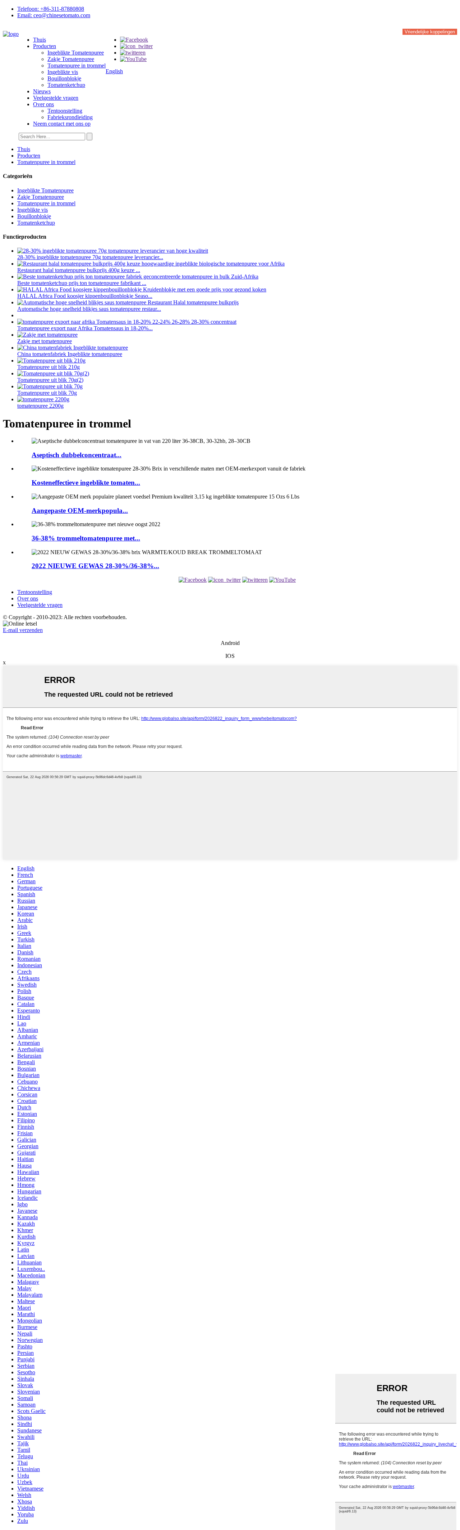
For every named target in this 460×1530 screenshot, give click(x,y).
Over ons (43, 104)
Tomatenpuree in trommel (76, 65)
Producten (44, 46)
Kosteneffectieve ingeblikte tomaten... (86, 482)
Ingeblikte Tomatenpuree (75, 53)
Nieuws (42, 91)
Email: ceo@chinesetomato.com (53, 15)
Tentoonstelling (64, 111)
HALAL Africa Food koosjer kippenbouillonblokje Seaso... (84, 296)
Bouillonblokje (64, 78)
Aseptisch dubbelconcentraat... (76, 455)
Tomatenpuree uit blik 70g (47, 393)
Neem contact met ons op (62, 124)
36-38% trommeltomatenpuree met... (86, 538)
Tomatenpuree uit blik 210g (48, 367)
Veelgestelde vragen (55, 98)
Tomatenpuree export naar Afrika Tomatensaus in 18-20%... (85, 328)
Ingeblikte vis (62, 72)
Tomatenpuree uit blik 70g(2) (50, 380)
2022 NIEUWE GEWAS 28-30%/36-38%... (95, 566)
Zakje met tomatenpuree (44, 341)
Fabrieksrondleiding (70, 117)
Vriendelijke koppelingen (430, 31)
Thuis (39, 40)
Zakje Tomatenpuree (70, 59)
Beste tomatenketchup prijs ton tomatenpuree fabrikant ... (81, 283)
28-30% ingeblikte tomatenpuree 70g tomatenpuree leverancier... (90, 257)
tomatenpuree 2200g (40, 406)
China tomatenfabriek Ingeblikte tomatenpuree (69, 354)
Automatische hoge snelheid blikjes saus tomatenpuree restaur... (89, 309)
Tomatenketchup (66, 85)
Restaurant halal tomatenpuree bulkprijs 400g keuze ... (78, 270)
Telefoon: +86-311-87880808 (50, 9)
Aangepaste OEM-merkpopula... (80, 510)
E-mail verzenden (23, 630)
